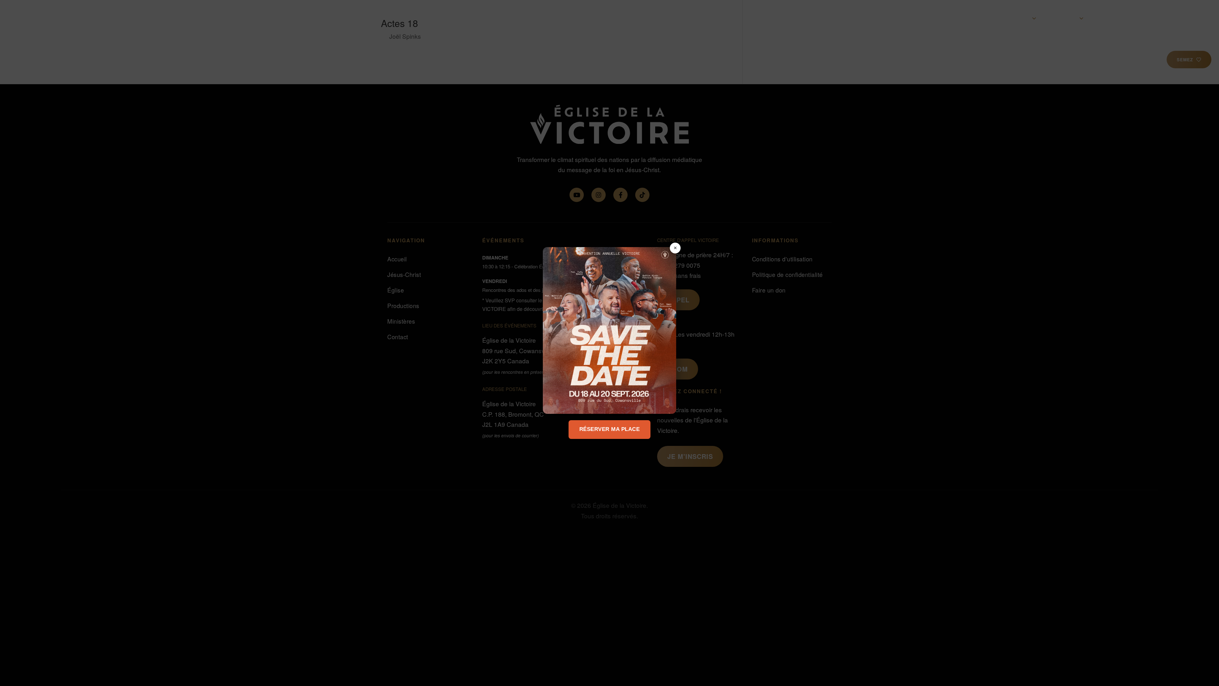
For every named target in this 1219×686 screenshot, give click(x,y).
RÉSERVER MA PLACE (609, 429)
